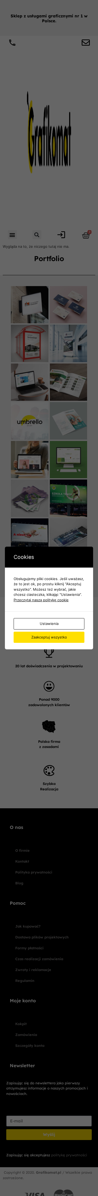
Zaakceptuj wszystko (49, 637)
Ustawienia (49, 623)
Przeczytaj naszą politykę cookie (41, 600)
